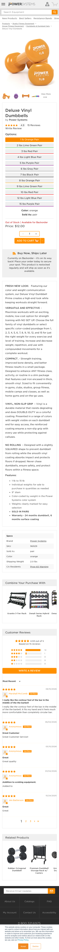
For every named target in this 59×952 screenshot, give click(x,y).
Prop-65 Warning (39, 567)
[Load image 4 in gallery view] (26, 96)
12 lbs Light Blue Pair (29, 198)
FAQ (49, 901)
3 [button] (30, 821)
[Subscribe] (51, 891)
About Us (9, 901)
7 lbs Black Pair (29, 174)
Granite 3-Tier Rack (16, 613)
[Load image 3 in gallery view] (16, 96)
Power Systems (18, 119)
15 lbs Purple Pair (29, 204)
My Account (9, 912)
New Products (9, 18)
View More (46, 94)
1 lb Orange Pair (29, 139)
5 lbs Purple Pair (29, 163)
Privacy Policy (23, 940)
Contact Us (29, 912)
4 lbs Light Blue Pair (29, 157)
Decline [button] (36, 946)
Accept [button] (23, 946)
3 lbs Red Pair (29, 151)
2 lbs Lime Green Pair (29, 145)
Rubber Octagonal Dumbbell (17, 869)
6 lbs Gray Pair (29, 168)
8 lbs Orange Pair (29, 180)
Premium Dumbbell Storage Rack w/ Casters (39, 870)
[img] (8, 689)
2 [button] (26, 821)
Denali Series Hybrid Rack (39, 614)
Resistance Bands (43, 18)
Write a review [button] (29, 670)
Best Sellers (25, 18)
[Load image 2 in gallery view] (6, 96)
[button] (17, 650)
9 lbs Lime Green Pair (29, 186)
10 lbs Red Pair (29, 192)
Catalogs (29, 901)
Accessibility (49, 912)
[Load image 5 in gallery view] (35, 96)
